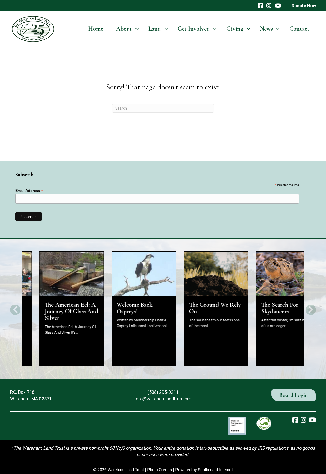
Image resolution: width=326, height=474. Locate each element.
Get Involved (194, 28)
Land (154, 28)
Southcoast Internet (215, 469)
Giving (234, 28)
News (266, 28)
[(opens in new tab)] (237, 425)
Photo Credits (159, 469)
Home (95, 28)
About (124, 28)
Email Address (29, 190)
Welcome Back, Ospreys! (118, 308)
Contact (299, 28)
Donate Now (304, 5)
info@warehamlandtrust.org (163, 398)
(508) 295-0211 (163, 392)
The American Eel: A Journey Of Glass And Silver (54, 311)
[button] (137, 28)
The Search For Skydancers (263, 308)
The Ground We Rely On (198, 308)
